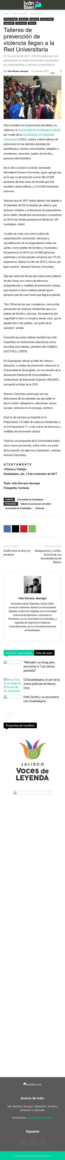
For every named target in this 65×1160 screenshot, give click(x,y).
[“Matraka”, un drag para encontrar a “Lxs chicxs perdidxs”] (13, 666)
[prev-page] (6, 714)
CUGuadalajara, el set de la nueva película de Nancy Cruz (41, 684)
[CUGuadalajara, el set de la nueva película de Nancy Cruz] (13, 685)
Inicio (6, 13)
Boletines (35, 13)
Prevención (21, 23)
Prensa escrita (20, 13)
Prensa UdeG (47, 19)
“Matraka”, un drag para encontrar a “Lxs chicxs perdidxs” (39, 666)
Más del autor (44, 653)
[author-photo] (32, 593)
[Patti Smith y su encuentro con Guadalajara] (13, 701)
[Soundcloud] (32, 1142)
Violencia (39, 508)
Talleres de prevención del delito (35, 503)
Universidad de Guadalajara (30, 499)
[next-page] (11, 714)
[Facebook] (7, 528)
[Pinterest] (23, 528)
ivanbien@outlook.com (40, 1117)
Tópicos (32, 23)
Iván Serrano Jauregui (18, 71)
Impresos (34, 19)
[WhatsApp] (32, 528)
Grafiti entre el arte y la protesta (17, 552)
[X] (15, 528)
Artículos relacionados (19, 653)
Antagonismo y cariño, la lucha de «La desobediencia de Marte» (48, 556)
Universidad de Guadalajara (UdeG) (39, 130)
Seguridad (9, 23)
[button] (6, 5)
